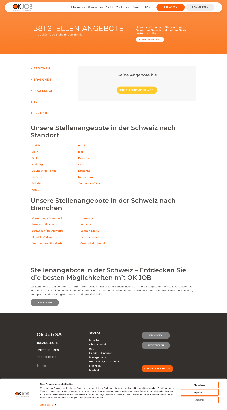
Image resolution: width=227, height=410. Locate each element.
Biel (80, 151)
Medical (94, 370)
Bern (35, 151)
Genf (81, 164)
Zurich (36, 145)
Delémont (84, 158)
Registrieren (200, 7)
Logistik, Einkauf (90, 230)
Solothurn (38, 183)
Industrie (86, 224)
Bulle (35, 158)
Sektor (136, 7)
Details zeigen (46, 405)
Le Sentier (38, 177)
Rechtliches (46, 357)
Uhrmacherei (88, 218)
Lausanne (84, 170)
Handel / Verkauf (42, 237)
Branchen (42, 79)
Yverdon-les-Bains (89, 183)
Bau (91, 348)
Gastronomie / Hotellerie (47, 243)
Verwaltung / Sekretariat (47, 218)
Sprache (40, 113)
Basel (81, 145)
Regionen (41, 68)
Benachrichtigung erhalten (137, 90)
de (146, 7)
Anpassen (198, 392)
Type (37, 102)
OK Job (109, 7)
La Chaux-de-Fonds (44, 170)
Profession (43, 90)
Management (97, 357)
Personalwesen (89, 237)
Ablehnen (199, 400)
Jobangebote (78, 7)
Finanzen (95, 366)
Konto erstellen (150, 39)
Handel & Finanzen (101, 353)
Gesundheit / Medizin (93, 243)
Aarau (35, 189)
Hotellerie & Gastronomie (104, 361)
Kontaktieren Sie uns (157, 368)
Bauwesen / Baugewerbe (47, 230)
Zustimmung (123, 7)
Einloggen (170, 7)
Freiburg (37, 164)
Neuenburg (85, 177)
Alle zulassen (200, 385)
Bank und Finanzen (44, 224)
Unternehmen (95, 7)
